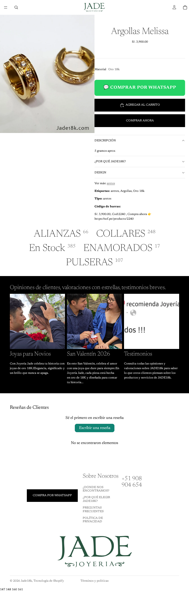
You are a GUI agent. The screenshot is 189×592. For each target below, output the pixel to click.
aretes (111, 183)
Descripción (105, 140)
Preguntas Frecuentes (93, 509)
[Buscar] (16, 7)
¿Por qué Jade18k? (110, 161)
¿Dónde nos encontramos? (96, 489)
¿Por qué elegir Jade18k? (96, 499)
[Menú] (5, 7)
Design (100, 172)
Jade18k (26, 580)
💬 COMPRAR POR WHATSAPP (139, 87)
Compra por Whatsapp (52, 495)
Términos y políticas (94, 580)
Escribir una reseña (94, 428)
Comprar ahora (140, 120)
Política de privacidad (93, 520)
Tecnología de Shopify (48, 580)
